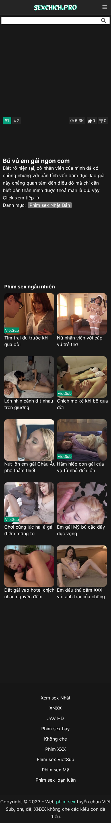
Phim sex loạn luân (56, 780)
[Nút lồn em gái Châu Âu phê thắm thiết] (29, 440)
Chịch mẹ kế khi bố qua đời (82, 404)
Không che (55, 739)
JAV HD (55, 718)
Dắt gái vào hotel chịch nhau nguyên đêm (29, 593)
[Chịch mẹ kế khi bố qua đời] (82, 377)
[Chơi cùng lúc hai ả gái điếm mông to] (29, 503)
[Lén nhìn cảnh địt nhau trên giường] (29, 377)
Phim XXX (55, 749)
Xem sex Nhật (56, 698)
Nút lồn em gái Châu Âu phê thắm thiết (30, 467)
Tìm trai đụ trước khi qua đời (26, 341)
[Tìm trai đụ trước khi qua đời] (29, 314)
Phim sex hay (55, 728)
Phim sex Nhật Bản (50, 205)
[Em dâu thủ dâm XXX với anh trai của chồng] (82, 566)
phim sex (65, 801)
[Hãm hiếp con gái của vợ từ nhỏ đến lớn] (82, 440)
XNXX (55, 708)
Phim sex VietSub (55, 759)
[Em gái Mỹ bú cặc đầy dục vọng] (82, 503)
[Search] (103, 20)
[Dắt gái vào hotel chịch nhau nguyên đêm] (29, 566)
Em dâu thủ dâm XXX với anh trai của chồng (81, 593)
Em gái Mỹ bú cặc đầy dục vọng (81, 530)
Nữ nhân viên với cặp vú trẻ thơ (79, 341)
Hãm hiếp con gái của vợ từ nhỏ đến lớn (80, 467)
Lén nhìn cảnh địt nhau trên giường (28, 404)
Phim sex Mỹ (55, 770)
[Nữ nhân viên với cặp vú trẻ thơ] (82, 314)
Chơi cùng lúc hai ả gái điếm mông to (29, 530)
